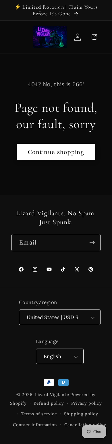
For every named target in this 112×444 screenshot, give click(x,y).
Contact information (35, 424)
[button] (94, 37)
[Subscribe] (92, 242)
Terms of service (39, 413)
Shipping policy (81, 413)
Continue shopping (56, 151)
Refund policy (49, 403)
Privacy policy (86, 403)
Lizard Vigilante (52, 394)
